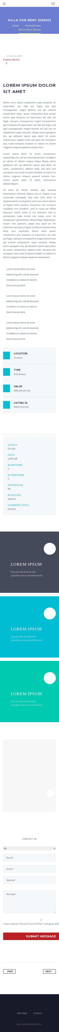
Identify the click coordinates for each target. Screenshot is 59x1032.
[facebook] (25, 1002)
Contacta (37, 1013)
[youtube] (33, 1002)
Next (49, 971)
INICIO (22, 7)
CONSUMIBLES (40, 7)
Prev (10, 971)
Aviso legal (22, 1013)
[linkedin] (29, 1002)
